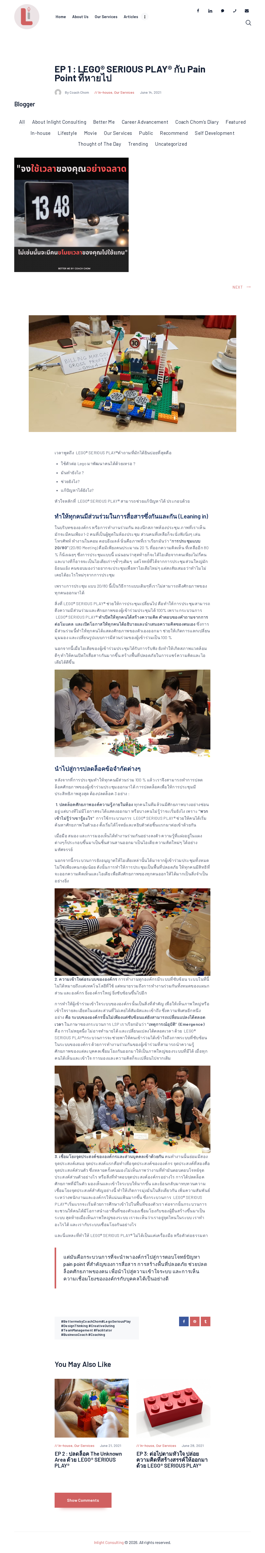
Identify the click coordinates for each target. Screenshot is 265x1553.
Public (146, 133)
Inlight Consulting (109, 1542)
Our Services (124, 92)
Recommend (174, 133)
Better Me (104, 122)
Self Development (214, 133)
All (22, 122)
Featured (236, 122)
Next (237, 287)
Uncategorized (171, 144)
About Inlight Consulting (59, 122)
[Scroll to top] (260, 923)
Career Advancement (145, 122)
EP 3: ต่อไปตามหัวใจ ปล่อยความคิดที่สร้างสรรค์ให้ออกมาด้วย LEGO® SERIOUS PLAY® (172, 1460)
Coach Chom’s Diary (197, 122)
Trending (138, 144)
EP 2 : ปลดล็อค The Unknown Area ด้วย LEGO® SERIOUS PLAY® (88, 1460)
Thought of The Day (99, 144)
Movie (90, 133)
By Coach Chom (77, 92)
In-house (105, 92)
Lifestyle (67, 133)
